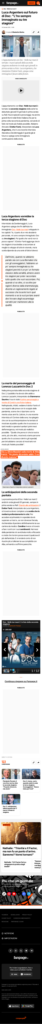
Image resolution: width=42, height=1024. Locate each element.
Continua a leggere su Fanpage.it (21, 681)
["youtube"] (14, 894)
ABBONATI (31, 3)
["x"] (19, 894)
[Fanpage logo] (12, 3)
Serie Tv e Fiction (7, 757)
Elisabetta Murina (18, 32)
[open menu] (2, 3)
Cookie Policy (6, 918)
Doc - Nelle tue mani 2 (10, 9)
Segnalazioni (15, 915)
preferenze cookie (17, 921)
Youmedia (5, 915)
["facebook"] (24, 894)
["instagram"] (9, 894)
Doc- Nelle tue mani (20, 229)
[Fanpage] (21, 957)
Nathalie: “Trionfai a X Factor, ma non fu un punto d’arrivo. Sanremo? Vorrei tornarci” (20, 851)
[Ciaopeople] (21, 1018)
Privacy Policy (27, 915)
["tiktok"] (4, 894)
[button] (38, 32)
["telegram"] (29, 894)
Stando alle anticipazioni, (29, 505)
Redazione (5, 921)
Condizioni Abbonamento (21, 918)
